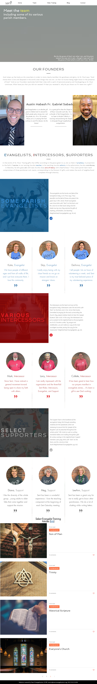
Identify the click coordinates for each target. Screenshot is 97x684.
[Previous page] (42, 676)
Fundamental (54, 530)
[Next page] (54, 676)
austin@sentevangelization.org (57, 682)
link (52, 521)
